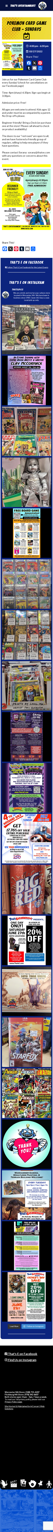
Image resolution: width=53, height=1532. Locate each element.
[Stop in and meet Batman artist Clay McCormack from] (26, 329)
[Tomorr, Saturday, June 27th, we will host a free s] (26, 1093)
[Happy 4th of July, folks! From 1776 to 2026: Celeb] (26, 838)
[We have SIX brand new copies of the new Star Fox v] (26, 1042)
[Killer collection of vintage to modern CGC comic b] (26, 584)
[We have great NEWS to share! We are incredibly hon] (26, 1144)
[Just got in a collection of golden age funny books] (26, 431)
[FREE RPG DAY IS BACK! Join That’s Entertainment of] (26, 1246)
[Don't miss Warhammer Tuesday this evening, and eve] (26, 1195)
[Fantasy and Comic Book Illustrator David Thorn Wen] (26, 991)
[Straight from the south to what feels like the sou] (26, 889)
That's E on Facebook (22, 1354)
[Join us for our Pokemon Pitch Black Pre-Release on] (26, 788)
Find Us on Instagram (21, 1360)
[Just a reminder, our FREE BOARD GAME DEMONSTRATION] (26, 533)
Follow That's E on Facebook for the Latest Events (27, 267)
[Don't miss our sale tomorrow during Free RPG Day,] (26, 940)
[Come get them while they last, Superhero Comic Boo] (26, 635)
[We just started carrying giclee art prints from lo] (26, 686)
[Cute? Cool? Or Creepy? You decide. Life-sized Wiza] (26, 482)
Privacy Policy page (13, 1402)
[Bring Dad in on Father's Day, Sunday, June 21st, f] (26, 1297)
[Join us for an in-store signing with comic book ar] (26, 380)
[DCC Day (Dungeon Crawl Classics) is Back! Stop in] (26, 737)
